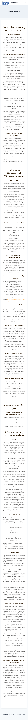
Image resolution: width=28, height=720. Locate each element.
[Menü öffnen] (25, 3)
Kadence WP (14, 716)
